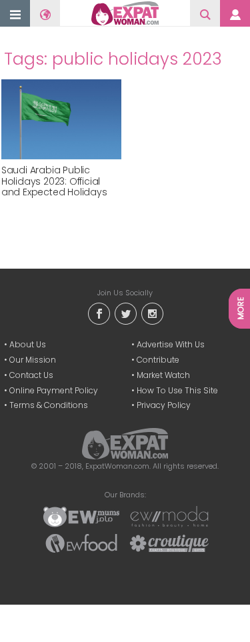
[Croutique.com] (169, 542)
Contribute (158, 359)
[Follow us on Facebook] (99, 313)
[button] (15, 14)
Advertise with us (171, 344)
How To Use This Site (177, 390)
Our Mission (32, 359)
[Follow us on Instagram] (152, 313)
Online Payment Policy (53, 390)
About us (27, 344)
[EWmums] (81, 516)
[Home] (125, 13)
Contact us (31, 375)
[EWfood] (81, 542)
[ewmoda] (169, 516)
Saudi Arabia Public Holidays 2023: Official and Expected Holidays (54, 181)
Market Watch (163, 375)
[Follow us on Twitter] (125, 313)
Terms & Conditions (48, 405)
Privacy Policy (164, 405)
